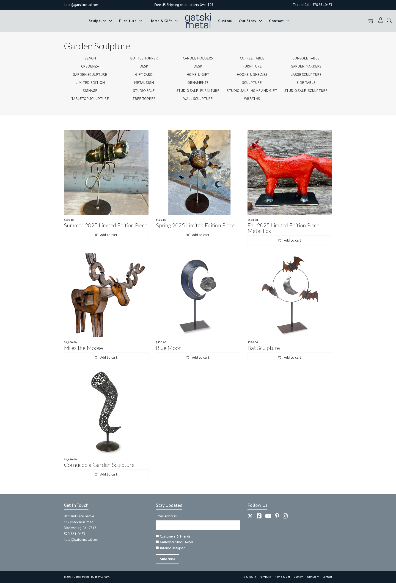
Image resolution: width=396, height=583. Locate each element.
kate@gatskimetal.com (81, 539)
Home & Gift (160, 21)
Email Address (166, 516)
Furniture (128, 21)
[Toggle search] (389, 21)
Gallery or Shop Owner (176, 542)
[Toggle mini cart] (371, 21)
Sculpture (98, 21)
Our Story (247, 21)
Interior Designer (172, 548)
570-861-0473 (74, 534)
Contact (276, 21)
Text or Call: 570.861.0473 (312, 5)
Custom (225, 21)
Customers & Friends (175, 536)
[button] (106, 234)
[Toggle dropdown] (110, 21)
